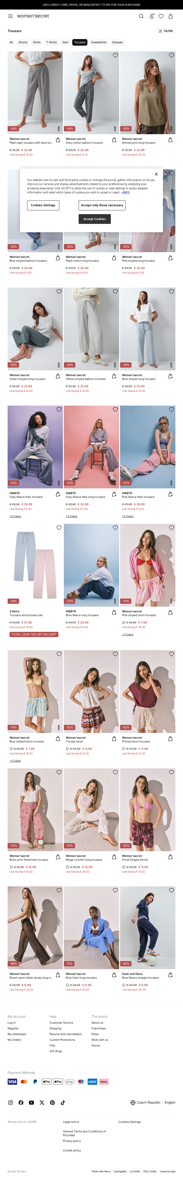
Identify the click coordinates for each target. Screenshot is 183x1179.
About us (97, 1022)
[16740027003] (171, 409)
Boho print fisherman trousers (29, 859)
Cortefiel (135, 1171)
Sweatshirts (99, 42)
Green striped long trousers (27, 379)
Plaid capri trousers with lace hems (31, 142)
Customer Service (61, 1022)
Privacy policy (72, 1141)
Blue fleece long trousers (82, 615)
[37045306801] (171, 772)
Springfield (120, 1171)
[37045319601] (171, 654)
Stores (96, 1045)
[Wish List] (161, 16)
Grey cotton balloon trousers (84, 142)
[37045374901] (115, 55)
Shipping (55, 1028)
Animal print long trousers (138, 142)
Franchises (99, 1028)
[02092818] (59, 528)
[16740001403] (115, 409)
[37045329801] (115, 654)
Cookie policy (72, 1150)
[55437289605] (115, 772)
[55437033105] (59, 890)
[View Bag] (170, 16)
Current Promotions (62, 1039)
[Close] (156, 174)
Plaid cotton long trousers (82, 260)
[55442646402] (171, 528)
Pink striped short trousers (139, 615)
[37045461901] (171, 291)
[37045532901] (171, 55)
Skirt (65, 42)
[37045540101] (59, 55)
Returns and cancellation (66, 1034)
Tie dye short (74, 741)
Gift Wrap (56, 1051)
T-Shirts (51, 42)
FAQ (52, 1045)
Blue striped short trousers (27, 741)
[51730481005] (171, 890)
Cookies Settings (129, 1122)
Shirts (37, 42)
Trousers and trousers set (26, 615)
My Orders (14, 1039)
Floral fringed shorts (135, 859)
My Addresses (17, 1034)
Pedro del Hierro (101, 1171)
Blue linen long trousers (81, 977)
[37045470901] (115, 291)
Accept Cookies (95, 219)
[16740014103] (59, 409)
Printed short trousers (136, 741)
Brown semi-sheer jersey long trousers (31, 977)
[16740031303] (115, 528)
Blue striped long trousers (139, 379)
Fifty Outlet (150, 1171)
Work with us (100, 1039)
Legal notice (71, 1122)
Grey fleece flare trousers (26, 497)
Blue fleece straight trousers (140, 977)
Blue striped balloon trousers (28, 260)
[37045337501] (59, 772)
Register (13, 1028)
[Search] (141, 16)
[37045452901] (59, 291)
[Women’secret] (33, 16)
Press (95, 1034)
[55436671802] (115, 890)
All (11, 42)
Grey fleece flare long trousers (85, 497)
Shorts (23, 42)
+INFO (125, 192)
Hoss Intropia (167, 1171)
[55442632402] (59, 654)
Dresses (117, 42)
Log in (12, 1022)
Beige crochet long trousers (84, 859)
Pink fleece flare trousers (138, 497)
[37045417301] (171, 173)
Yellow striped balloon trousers (86, 379)
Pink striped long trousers (138, 260)
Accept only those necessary (102, 205)
